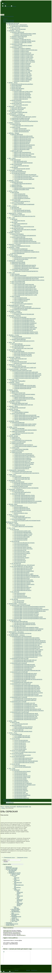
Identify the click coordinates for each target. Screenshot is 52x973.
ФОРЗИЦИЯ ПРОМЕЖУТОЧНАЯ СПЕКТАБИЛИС (26, 488)
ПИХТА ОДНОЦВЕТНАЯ (17, 730)
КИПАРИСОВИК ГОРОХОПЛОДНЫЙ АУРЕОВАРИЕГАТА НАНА (30, 611)
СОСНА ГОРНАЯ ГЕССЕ (20, 743)
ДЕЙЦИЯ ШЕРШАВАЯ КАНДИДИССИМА (24, 188)
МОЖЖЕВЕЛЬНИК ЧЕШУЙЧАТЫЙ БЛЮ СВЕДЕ (26, 713)
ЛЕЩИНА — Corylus (14, 335)
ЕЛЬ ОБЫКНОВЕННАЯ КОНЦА (22, 578)
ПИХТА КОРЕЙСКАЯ (16, 725)
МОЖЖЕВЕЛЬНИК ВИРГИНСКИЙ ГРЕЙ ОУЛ (25, 660)
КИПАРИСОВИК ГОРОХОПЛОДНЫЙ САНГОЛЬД (26, 614)
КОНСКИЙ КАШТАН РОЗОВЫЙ (19, 310)
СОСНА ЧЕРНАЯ (15, 764)
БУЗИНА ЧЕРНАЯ (15, 127)
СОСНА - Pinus (15, 920)
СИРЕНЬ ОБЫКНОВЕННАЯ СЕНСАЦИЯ (24, 419)
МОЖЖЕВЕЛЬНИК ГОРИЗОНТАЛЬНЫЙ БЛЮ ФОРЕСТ (28, 644)
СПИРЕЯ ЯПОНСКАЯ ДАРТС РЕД (22, 461)
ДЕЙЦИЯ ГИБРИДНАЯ (17, 182)
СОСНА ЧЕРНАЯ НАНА (20, 765)
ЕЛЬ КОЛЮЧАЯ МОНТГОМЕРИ (22, 553)
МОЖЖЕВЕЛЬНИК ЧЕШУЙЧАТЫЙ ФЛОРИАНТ (26, 718)
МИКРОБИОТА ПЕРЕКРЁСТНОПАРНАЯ (21, 633)
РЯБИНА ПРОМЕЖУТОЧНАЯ (18, 400)
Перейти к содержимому (7, 16)
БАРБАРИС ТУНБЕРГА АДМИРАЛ (22, 48)
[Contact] (13, 6)
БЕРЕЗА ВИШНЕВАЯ (16, 85)
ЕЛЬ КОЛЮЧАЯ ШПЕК (19, 562)
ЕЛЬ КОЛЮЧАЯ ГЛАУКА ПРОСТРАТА (23, 549)
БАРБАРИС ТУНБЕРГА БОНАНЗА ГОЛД (24, 54)
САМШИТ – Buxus (13, 406)
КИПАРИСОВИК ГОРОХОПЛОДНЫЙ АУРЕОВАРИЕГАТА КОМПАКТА (31, 609)
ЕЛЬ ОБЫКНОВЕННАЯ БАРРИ (21, 572)
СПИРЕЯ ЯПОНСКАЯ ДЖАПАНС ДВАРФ (24, 462)
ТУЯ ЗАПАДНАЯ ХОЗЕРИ (20, 796)
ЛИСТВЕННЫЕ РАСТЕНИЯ (12, 23)
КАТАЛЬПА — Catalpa (14, 247)
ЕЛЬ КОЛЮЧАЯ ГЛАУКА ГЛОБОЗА (22, 547)
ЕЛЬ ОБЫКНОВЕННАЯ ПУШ (21, 586)
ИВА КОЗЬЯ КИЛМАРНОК (20, 223)
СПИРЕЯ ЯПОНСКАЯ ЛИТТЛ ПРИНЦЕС (24, 464)
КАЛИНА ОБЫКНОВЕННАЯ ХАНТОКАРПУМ (25, 241)
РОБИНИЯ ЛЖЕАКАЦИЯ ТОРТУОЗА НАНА (24, 385)
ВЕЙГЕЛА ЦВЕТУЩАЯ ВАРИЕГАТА (22, 152)
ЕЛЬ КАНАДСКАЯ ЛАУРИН (20, 540)
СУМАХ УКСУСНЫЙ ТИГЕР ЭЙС (22, 479)
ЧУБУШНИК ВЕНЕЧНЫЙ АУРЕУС (22, 492)
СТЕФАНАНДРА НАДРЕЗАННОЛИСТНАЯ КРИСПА (26, 473)
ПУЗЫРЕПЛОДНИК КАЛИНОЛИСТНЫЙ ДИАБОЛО (27, 376)
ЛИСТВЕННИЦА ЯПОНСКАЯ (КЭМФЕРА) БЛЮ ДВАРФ (27, 630)
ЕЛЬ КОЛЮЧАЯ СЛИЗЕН (20, 554)
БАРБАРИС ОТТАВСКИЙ (17, 38)
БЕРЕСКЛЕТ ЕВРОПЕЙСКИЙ (18, 108)
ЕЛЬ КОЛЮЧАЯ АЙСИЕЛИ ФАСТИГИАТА (24, 543)
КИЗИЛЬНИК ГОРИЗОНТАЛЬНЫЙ (20, 269)
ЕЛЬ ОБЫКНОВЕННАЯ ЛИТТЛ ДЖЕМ (23, 568)
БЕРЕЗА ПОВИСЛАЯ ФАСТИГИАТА (22, 97)
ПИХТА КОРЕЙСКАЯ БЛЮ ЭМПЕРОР (23, 727)
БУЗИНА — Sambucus (14, 122)
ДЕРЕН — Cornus (13, 191)
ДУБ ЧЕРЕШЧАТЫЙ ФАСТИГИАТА (22, 212)
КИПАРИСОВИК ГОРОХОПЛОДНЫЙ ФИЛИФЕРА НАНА (28, 608)
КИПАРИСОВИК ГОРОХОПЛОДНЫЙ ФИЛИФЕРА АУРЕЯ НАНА (30, 618)
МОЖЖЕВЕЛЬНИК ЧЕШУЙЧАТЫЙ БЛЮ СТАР (25, 716)
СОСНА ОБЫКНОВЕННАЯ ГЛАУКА (22, 759)
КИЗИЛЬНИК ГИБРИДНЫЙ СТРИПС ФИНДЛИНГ (26, 268)
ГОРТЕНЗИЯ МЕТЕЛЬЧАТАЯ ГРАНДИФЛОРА (25, 174)
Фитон (2, 806)
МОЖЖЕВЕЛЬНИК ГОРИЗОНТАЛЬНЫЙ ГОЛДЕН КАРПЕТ (28, 649)
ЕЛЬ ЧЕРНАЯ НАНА (19, 602)
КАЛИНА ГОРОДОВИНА (17, 234)
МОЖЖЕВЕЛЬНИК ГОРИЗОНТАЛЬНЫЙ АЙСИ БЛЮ (27, 639)
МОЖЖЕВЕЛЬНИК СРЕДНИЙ (18, 701)
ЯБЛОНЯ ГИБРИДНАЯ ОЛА (21, 507)
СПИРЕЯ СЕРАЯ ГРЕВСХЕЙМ (21, 449)
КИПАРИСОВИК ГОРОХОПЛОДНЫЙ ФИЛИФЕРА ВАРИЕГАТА (29, 606)
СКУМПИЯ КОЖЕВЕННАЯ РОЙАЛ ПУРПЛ (24, 425)
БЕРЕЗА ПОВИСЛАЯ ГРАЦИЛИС (22, 93)
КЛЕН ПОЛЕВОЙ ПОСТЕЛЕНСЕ (22, 299)
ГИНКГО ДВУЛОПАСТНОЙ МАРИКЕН (23, 526)
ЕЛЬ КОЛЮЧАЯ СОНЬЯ (20, 556)
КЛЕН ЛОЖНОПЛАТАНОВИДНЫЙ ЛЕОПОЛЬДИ (26, 278)
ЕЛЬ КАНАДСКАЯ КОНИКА (20, 538)
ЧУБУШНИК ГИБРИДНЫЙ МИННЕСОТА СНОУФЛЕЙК (28, 501)
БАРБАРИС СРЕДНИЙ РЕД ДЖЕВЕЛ (23, 45)
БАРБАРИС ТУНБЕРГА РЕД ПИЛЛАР (23, 71)
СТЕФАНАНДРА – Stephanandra (17, 470)
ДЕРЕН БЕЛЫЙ (15, 192)
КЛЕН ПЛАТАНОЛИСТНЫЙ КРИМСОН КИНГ (25, 289)
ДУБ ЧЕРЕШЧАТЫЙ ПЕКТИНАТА (22, 210)
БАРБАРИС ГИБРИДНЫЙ (17, 32)
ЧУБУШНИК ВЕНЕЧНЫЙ (17, 491)
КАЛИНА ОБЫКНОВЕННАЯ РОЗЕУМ (23, 240)
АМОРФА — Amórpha (14, 27)
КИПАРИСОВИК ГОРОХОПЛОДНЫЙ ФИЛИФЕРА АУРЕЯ (28, 617)
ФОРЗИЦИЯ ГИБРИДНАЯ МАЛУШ (22, 485)
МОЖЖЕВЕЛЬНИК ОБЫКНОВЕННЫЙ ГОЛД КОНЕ (27, 690)
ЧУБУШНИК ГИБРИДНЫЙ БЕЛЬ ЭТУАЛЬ (24, 495)
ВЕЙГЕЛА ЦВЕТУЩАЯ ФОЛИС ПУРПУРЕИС (25, 157)
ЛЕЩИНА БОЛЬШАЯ (16, 336)
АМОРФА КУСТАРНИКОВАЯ (18, 29)
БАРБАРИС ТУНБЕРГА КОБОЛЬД (22, 63)
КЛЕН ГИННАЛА (15, 274)
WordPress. (34, 970)
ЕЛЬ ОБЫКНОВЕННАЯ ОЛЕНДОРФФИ (24, 581)
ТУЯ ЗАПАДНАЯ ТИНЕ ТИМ (21, 793)
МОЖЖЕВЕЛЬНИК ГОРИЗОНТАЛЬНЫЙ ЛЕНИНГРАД (27, 654)
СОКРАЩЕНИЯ (10, 802)
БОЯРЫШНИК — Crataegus (16, 114)
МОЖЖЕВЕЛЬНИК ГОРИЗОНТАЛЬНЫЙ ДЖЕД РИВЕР (27, 651)
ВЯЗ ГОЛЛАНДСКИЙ (16, 164)
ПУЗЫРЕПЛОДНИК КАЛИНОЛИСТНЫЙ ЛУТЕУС (26, 378)
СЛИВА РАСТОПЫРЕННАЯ (18, 431)
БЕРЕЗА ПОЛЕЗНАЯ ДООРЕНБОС (22, 102)
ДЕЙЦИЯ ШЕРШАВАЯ (16, 186)
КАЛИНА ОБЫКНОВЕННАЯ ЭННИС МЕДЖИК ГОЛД (27, 243)
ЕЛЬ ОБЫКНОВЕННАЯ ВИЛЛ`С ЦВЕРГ (23, 574)
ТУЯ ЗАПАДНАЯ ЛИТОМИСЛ (21, 782)
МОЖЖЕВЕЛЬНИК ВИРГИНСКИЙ (19, 658)
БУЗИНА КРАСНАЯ (16, 124)
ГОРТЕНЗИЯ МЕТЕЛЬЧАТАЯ (18, 173)
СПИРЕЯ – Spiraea (13, 436)
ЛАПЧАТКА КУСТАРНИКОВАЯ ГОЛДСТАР (24, 321)
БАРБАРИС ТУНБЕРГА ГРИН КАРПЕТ (23, 59)
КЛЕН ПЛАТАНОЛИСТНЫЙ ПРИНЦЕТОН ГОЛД (26, 293)
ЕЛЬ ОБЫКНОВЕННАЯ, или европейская (21, 566)
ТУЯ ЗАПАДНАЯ (15, 770)
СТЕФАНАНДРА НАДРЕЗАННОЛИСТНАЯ (21, 471)
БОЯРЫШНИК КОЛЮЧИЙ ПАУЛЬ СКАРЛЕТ (25, 117)
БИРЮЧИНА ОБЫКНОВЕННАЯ (19, 112)
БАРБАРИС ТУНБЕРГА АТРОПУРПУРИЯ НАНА (25, 50)
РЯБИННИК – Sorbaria (14, 402)
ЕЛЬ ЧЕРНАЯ (14, 599)
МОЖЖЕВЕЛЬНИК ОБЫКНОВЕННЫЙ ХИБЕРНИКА (27, 687)
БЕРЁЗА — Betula (13, 82)
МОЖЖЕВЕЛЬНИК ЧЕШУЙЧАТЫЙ (20, 712)
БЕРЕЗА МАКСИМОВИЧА (17, 88)
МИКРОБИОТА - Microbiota (15, 915)
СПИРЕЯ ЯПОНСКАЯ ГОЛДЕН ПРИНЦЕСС (24, 456)
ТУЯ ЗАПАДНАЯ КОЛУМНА (21, 780)
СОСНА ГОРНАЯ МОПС (20, 744)
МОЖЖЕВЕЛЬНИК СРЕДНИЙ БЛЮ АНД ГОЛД (25, 706)
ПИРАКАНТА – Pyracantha (15, 364)
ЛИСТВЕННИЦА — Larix (15, 620)
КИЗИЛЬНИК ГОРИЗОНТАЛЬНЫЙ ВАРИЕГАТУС (26, 271)
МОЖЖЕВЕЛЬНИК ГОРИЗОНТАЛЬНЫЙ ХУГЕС (26, 657)
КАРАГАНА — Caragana (15, 244)
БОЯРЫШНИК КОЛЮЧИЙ (18, 115)
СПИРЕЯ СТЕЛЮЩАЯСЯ (17, 451)
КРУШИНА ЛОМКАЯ (16, 312)
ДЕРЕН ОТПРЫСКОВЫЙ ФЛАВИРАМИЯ (24, 204)
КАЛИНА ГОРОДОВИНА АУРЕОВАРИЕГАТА (25, 235)
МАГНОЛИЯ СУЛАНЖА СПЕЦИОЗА (23, 356)
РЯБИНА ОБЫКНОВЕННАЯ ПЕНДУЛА (23, 397)
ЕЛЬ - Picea (14, 875)
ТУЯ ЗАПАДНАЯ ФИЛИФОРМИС (22, 795)
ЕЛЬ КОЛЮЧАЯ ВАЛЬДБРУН (21, 546)
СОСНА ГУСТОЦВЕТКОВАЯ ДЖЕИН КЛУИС (25, 752)
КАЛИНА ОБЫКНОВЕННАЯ (18, 237)
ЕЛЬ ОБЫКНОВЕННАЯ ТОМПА (22, 589)
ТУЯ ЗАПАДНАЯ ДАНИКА (20, 779)
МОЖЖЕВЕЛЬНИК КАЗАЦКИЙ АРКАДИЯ (24, 664)
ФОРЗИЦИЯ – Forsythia (15, 480)
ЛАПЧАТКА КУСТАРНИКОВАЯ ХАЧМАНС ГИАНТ (26, 333)
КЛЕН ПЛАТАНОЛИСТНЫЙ (18, 283)
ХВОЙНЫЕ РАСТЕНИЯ (11, 522)
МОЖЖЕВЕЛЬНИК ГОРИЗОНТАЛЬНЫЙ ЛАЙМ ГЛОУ (27, 652)
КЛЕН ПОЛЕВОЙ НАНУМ (20, 298)
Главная (5, 19)
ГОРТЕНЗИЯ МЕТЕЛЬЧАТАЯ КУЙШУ (23, 177)
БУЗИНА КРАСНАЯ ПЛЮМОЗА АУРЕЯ (23, 125)
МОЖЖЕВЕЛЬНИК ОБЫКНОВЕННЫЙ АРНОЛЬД (26, 685)
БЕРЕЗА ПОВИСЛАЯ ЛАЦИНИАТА (22, 94)
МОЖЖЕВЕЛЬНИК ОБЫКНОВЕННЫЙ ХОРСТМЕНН (27, 688)
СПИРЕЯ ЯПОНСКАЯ (16, 452)
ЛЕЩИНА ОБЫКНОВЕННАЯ (18, 339)
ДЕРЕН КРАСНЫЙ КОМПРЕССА (22, 201)
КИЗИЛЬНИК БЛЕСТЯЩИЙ (18, 262)
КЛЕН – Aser (12, 272)
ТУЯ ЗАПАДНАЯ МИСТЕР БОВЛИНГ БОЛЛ (24, 785)
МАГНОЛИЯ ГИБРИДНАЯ (17, 351)
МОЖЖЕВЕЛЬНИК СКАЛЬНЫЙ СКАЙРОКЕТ (25, 700)
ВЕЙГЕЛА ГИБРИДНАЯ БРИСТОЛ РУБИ (24, 137)
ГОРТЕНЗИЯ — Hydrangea (15, 170)
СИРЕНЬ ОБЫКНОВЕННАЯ (18, 413)
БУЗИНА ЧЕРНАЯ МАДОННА (21, 131)
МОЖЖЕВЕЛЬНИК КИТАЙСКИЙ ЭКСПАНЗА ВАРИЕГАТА (28, 679)
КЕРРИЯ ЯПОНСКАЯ (16, 256)
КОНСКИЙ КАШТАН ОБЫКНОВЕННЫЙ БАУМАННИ (27, 308)
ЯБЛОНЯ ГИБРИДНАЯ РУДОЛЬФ (22, 510)
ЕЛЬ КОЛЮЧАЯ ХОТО (19, 559)
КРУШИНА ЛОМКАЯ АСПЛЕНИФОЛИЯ (24, 314)
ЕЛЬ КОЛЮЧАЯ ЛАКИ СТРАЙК (21, 551)
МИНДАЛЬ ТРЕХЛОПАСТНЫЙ (19, 361)
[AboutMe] (8, 6)
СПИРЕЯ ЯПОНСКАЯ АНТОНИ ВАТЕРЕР (24, 455)
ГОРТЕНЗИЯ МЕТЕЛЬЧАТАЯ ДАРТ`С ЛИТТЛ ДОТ (26, 176)
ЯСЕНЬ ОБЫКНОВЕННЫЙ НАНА (22, 517)
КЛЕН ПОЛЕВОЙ (15, 296)
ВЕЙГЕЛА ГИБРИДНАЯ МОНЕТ (22, 143)
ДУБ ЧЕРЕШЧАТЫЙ (16, 209)
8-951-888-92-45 (7, 931)
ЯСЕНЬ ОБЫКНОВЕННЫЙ (18, 516)
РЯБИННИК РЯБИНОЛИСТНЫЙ (19, 403)
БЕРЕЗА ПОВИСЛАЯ (16, 90)
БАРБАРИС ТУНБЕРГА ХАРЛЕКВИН (23, 79)
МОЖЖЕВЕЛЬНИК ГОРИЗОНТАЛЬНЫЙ (21, 636)
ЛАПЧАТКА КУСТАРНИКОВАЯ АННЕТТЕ (24, 320)
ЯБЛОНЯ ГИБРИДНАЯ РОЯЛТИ (22, 508)
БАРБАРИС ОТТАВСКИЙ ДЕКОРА (22, 39)
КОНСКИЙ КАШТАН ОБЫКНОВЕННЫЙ (21, 307)
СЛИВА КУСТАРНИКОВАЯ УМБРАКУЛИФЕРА (25, 430)
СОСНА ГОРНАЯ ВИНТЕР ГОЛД (22, 742)
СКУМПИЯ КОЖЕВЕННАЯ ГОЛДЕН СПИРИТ (25, 424)
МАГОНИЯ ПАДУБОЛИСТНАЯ (19, 359)
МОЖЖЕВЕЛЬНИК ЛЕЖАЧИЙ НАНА (23, 682)
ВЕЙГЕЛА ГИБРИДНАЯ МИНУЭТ (22, 142)
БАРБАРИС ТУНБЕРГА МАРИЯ (21, 68)
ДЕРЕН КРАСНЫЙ (15, 200)
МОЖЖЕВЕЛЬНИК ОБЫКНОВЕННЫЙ (21, 684)
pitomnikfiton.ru (16, 932)
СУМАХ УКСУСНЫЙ (16, 476)
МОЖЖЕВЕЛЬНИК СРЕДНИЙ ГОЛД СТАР (24, 703)
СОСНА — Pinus (13, 733)
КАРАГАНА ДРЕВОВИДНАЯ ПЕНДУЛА (20, 246)
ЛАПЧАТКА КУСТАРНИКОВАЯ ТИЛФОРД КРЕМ (26, 332)
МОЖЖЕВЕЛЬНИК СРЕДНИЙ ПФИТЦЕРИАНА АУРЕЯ (27, 709)
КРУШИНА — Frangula (14, 311)
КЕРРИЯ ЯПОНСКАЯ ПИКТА (21, 259)
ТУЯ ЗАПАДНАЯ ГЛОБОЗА (20, 774)
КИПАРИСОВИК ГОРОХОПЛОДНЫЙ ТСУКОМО (26, 615)
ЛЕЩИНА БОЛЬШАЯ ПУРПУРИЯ (22, 338)
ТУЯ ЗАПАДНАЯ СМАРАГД (20, 789)
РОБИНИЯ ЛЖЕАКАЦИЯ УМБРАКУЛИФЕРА (25, 387)
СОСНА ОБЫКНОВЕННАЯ (18, 756)
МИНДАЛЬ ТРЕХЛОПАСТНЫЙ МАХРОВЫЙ (25, 363)
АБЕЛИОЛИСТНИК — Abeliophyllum (18, 25)
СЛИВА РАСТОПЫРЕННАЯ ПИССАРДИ (24, 433)
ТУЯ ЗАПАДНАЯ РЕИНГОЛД (21, 786)
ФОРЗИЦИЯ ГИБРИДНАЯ (17, 482)
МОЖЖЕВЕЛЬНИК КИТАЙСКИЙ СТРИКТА (24, 678)
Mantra (28, 970)
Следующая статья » (22, 857)
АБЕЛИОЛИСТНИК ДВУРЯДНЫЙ (19, 26)
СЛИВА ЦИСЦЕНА (15, 434)
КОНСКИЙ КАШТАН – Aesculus (16, 305)
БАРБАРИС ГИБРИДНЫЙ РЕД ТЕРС (23, 35)
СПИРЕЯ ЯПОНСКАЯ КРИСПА (21, 468)
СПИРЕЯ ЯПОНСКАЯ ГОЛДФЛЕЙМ (23, 459)
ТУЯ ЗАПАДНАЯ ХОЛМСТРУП (21, 798)
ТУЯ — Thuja (12, 768)
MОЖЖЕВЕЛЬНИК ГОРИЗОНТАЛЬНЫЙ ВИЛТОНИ (27, 648)
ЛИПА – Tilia (12, 342)
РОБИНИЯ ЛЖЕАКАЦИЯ (17, 384)
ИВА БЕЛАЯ (14, 219)
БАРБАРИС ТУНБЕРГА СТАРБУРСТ (22, 76)
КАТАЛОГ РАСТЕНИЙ (8, 22)
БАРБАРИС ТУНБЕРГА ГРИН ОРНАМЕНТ (24, 60)
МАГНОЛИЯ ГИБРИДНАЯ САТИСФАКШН (24, 353)
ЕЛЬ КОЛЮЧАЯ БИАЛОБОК (21, 544)
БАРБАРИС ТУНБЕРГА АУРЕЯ (21, 51)
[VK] (3, 6)
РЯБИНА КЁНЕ (15, 391)
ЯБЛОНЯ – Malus (13, 504)
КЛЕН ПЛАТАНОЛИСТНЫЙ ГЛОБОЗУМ (24, 284)
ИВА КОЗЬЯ (14, 222)
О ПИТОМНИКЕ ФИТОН (12, 923)
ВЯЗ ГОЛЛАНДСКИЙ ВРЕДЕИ (21, 166)
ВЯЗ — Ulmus (12, 158)
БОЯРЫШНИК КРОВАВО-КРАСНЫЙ (20, 118)
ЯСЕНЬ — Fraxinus (13, 514)
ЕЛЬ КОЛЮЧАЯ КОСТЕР (20, 550)
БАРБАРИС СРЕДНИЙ (16, 44)
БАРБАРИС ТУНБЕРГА (16, 47)
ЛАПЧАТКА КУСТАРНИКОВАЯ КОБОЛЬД (24, 326)
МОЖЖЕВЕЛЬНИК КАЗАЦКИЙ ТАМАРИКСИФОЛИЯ (27, 670)
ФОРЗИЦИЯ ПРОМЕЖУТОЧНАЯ (19, 486)
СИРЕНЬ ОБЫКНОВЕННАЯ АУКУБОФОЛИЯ (25, 415)
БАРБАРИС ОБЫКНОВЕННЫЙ (19, 36)
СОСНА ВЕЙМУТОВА (16, 734)
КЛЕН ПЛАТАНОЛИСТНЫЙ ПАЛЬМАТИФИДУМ (26, 292)
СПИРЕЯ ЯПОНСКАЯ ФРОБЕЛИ (22, 465)
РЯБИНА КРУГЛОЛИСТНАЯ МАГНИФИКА (24, 394)
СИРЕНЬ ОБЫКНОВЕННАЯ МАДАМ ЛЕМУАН (25, 418)
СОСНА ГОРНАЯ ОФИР (20, 747)
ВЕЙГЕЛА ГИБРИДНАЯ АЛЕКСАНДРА (23, 136)
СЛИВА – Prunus (13, 427)
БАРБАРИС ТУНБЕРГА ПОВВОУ (22, 69)
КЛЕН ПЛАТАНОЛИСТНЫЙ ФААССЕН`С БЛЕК (25, 295)
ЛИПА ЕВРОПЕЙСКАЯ (16, 344)
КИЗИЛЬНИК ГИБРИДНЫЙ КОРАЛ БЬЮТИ (25, 265)
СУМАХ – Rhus (12, 474)
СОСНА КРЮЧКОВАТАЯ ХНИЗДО (22, 755)
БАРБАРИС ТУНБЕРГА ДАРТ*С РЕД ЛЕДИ (24, 62)
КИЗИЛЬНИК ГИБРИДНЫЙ (18, 264)
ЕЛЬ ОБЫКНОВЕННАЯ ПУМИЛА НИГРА (24, 584)
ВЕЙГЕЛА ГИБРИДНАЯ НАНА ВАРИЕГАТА (24, 145)
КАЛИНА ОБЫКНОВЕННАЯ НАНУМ (23, 238)
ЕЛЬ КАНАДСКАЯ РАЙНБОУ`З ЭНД (23, 535)
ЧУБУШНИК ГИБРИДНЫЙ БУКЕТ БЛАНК (24, 497)
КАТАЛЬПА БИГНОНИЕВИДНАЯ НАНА (23, 250)
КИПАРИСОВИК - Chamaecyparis (15, 910)
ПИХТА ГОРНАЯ (15, 722)
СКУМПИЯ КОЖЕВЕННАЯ (17, 422)
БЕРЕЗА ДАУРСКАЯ (16, 87)
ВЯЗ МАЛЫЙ (14, 167)
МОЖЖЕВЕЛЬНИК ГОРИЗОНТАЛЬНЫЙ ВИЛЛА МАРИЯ (28, 646)
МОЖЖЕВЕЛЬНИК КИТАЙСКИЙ (19, 672)
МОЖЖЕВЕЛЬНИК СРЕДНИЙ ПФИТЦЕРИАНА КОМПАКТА (29, 710)
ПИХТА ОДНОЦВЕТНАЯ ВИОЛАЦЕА (23, 731)
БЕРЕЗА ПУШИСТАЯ (16, 103)
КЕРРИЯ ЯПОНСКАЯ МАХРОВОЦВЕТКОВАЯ (25, 258)
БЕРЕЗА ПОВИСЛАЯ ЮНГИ (21, 99)
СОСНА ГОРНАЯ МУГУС (20, 746)
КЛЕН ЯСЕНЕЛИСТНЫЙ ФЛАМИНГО (23, 304)
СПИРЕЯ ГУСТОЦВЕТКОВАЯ (18, 442)
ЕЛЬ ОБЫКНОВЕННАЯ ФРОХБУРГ (22, 590)
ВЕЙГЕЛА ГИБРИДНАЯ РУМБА (21, 149)
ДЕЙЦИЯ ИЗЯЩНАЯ (16, 185)
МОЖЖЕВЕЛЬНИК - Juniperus (16, 917)
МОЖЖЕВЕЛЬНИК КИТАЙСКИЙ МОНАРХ (24, 676)
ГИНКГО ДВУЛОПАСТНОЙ (18, 525)
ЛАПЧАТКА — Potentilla (15, 315)
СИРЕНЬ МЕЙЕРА (15, 410)
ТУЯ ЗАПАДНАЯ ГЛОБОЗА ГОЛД (22, 776)
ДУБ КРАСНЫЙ (15, 207)
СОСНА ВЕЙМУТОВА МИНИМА (22, 737)
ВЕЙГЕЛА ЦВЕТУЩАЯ (16, 151)
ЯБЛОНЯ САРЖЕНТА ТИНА (21, 513)
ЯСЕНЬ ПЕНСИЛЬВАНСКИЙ (18, 519)
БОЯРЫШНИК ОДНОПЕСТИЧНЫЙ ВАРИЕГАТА (26, 121)
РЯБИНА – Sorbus (13, 390)
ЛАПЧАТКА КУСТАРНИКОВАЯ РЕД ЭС (23, 330)
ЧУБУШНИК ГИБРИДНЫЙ (18, 494)
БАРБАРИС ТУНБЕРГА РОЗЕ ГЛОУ (22, 73)
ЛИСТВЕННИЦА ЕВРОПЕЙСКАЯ (19, 621)
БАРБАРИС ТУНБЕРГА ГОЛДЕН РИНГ (23, 56)
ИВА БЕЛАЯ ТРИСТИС (19, 220)
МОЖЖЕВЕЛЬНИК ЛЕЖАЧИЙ (18, 681)
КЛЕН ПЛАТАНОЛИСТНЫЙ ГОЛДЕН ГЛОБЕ (25, 286)
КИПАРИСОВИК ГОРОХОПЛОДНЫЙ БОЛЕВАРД (26, 612)
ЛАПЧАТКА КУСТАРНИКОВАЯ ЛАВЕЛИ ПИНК (25, 327)
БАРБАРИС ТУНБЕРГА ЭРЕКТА (21, 81)
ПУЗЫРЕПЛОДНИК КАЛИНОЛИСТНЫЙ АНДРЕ (26, 372)
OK (6, 861)
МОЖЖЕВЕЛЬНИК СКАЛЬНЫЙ (19, 697)
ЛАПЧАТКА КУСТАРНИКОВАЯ (18, 317)
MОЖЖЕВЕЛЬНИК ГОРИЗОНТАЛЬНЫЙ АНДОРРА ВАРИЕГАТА (30, 641)
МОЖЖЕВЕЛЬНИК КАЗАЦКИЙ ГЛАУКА (24, 667)
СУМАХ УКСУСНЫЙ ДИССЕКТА (22, 477)
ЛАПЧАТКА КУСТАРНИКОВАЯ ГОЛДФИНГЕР (25, 323)
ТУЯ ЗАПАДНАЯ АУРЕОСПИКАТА (22, 771)
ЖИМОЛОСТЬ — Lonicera (15, 213)
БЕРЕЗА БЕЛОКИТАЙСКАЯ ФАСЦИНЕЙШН (22, 84)
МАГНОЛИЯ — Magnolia (15, 350)
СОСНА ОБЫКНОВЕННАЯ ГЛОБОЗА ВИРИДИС (26, 761)
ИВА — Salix (12, 217)
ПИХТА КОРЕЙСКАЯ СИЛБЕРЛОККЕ (23, 728)
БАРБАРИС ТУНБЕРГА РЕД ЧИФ (22, 72)
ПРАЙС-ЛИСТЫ (7, 801)
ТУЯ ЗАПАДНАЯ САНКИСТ (20, 788)
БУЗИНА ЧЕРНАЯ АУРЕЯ (20, 128)
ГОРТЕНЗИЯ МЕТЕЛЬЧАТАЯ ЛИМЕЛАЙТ (24, 179)
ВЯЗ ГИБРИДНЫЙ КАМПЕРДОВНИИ (23, 163)
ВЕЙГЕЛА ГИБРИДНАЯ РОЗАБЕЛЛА (23, 148)
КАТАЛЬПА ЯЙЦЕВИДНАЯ (17, 253)
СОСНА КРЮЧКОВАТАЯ (17, 753)
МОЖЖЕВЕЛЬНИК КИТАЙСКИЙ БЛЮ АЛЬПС (25, 673)
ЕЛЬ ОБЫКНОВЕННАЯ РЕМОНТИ (22, 587)
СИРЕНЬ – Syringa (13, 409)
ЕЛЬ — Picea (12, 528)
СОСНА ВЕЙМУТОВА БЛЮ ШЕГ (22, 736)
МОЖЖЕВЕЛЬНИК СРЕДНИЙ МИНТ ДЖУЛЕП (25, 704)
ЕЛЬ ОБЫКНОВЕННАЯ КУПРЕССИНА (23, 580)
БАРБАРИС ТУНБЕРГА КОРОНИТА (22, 66)
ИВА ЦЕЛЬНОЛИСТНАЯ (17, 228)
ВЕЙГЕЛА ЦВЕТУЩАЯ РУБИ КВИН (22, 155)
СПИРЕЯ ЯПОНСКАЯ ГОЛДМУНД (22, 458)
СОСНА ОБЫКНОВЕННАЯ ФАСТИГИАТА (24, 762)
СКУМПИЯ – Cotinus (14, 421)
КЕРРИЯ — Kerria (13, 255)
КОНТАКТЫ (6, 804)
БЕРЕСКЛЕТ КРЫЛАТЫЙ (17, 109)
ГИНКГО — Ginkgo (13, 523)
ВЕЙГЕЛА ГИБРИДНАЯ (17, 134)
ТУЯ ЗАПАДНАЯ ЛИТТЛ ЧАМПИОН (23, 783)
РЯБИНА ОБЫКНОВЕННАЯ (18, 396)
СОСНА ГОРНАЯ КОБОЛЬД (21, 740)
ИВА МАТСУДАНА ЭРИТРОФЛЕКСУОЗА (24, 226)
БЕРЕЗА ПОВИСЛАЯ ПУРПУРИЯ (22, 96)
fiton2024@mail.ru (21, 935)
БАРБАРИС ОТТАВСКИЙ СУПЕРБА (22, 42)
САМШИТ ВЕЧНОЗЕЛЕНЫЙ (18, 407)
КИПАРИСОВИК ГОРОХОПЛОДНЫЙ (20, 605)
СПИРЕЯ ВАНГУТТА (16, 439)
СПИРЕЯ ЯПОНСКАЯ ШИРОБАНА (22, 467)
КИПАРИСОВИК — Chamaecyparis (17, 603)
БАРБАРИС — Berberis (14, 30)
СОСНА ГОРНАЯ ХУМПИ (20, 749)
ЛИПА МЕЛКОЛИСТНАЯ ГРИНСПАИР (23, 348)
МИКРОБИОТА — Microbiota (16, 632)
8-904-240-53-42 (7, 930)
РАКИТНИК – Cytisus (14, 379)
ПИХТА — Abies (13, 721)
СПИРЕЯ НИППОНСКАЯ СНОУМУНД (23, 445)
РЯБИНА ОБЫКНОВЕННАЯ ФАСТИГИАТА (24, 399)
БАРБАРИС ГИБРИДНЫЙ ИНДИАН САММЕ (25, 33)
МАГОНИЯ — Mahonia (14, 357)
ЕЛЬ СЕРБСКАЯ (15, 592)
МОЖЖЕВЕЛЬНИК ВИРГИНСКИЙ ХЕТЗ (24, 661)
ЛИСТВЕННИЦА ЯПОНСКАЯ (18, 626)
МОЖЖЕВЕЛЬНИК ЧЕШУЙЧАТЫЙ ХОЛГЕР (25, 719)
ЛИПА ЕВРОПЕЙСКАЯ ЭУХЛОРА (22, 345)
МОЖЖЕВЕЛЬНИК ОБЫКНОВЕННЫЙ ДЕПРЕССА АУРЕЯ (28, 693)
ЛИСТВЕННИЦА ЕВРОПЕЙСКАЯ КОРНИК (24, 623)
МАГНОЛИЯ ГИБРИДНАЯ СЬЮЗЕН (23, 354)
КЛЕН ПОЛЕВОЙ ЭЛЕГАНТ (20, 301)
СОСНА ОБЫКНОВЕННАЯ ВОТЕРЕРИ (23, 758)
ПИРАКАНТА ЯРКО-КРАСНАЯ (18, 366)
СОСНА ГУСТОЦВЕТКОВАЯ (18, 750)
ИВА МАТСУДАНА (15, 225)
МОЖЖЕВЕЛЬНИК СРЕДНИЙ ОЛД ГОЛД (24, 707)
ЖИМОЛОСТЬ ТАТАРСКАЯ (18, 215)
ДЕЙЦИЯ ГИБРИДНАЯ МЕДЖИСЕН (23, 183)
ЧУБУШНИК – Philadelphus (16, 489)
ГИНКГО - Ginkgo (15, 874)
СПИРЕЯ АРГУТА (15, 437)
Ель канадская (15, 529)
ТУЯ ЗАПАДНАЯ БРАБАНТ (20, 773)
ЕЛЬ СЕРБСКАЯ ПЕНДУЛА (20, 596)
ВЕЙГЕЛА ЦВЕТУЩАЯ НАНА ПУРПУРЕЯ (24, 154)
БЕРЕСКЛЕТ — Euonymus (15, 106)
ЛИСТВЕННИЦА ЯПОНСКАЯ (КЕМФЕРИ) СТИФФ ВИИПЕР (28, 629)
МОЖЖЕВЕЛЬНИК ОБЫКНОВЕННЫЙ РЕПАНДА (26, 694)
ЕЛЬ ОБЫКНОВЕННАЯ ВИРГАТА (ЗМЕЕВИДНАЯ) (26, 575)
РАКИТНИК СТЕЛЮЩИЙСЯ (18, 381)
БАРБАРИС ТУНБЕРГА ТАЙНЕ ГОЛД (23, 78)
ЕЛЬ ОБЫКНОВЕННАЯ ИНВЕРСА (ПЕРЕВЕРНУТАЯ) (27, 577)
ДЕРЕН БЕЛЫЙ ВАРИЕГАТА (21, 195)
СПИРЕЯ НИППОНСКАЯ (17, 443)
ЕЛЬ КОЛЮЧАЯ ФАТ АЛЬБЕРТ (21, 557)
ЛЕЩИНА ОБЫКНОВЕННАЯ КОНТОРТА (24, 341)
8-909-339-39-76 (7, 934)
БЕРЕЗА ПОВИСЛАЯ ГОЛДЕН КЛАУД (23, 91)
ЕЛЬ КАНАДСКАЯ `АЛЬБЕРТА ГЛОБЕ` (23, 534)
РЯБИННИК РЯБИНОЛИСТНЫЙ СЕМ (23, 405)
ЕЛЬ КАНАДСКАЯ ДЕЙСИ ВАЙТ (22, 537)
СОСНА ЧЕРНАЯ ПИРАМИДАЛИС (22, 767)
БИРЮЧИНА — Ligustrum (15, 111)
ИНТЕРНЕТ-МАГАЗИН (8, 20)
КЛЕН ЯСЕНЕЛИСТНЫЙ (17, 302)
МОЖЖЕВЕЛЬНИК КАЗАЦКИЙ (19, 663)
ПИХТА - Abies (15, 919)
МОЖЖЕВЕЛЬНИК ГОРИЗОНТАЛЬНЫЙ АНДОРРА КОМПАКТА (30, 642)
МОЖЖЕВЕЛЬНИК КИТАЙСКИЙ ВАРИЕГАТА (25, 675)
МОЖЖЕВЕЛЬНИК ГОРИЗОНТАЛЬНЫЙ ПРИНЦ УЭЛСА (28, 655)
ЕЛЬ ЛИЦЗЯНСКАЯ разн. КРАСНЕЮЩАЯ (24, 565)
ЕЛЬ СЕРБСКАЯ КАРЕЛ (19, 593)
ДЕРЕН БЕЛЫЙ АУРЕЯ (19, 194)
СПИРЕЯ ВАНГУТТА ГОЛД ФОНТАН (23, 440)
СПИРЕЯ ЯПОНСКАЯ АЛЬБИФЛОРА (23, 454)
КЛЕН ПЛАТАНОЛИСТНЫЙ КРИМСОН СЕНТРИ (26, 290)
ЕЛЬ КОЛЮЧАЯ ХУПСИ (20, 560)
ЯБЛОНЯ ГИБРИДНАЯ (17, 505)
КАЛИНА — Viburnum (14, 232)
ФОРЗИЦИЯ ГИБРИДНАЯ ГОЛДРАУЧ (23, 483)
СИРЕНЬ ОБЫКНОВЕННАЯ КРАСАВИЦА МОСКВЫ (26, 416)
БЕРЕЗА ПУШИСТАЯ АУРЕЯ (21, 105)
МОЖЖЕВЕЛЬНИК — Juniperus (17, 635)
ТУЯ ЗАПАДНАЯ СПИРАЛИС (21, 790)
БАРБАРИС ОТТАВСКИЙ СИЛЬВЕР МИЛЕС (25, 41)
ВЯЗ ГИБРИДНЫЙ (15, 160)
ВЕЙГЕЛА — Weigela (14, 133)
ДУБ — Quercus (13, 206)
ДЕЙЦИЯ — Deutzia (14, 180)
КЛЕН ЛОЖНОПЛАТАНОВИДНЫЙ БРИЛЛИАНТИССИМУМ (29, 277)
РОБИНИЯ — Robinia (14, 382)
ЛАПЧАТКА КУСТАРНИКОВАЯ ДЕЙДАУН (24, 324)
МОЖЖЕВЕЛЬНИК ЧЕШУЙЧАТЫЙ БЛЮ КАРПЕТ (26, 715)
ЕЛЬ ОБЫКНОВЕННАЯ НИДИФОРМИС (24, 571)
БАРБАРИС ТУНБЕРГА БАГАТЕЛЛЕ (22, 53)
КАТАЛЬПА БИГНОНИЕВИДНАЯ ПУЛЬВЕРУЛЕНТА (26, 252)
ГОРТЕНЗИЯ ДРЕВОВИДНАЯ (18, 171)
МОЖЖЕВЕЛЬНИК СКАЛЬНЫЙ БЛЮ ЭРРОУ (25, 698)
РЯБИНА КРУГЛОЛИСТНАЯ (18, 393)
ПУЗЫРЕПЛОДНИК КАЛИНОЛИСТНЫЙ (21, 370)
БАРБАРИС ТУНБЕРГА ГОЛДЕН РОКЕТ (23, 57)
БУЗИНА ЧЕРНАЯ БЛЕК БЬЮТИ (22, 130)
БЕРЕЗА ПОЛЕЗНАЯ (16, 100)
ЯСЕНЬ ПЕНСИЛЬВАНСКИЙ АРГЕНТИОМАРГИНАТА (27, 520)
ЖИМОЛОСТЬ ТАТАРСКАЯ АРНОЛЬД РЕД (24, 216)
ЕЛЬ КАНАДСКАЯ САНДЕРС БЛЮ (22, 531)
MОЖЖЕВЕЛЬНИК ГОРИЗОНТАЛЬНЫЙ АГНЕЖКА (26, 638)
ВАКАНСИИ (6, 799)
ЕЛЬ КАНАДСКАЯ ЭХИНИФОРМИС (23, 532)
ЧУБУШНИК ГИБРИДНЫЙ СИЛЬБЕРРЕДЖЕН (25, 503)
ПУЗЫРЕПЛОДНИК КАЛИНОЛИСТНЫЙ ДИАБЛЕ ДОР (27, 375)
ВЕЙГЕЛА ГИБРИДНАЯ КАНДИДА (22, 140)
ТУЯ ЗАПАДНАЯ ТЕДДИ (20, 792)
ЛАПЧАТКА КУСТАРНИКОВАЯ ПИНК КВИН (25, 329)
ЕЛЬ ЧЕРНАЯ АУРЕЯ (19, 600)
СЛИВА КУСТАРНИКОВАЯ (17, 428)
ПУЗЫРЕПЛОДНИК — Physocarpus (18, 369)
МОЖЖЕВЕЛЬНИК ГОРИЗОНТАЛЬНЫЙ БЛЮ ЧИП (27, 645)
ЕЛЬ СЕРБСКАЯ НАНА (19, 595)
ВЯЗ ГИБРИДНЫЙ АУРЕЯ (20, 161)
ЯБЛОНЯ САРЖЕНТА (16, 511)
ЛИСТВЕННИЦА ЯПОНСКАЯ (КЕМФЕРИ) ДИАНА (26, 627)
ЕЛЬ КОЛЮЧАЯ (15, 541)
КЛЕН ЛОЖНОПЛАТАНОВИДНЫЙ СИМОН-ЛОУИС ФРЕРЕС (29, 280)
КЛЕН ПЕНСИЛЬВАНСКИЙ (18, 281)
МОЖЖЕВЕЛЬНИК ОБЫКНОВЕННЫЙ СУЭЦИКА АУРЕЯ (28, 695)
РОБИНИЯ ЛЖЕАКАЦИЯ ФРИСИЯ (22, 388)
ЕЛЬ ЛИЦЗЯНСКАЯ (16, 563)
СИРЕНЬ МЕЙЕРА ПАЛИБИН (21, 412)
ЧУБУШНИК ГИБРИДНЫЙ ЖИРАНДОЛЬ (24, 500)
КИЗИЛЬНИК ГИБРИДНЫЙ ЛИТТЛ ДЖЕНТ (25, 266)
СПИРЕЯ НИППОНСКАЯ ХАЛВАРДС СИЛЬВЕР (25, 446)
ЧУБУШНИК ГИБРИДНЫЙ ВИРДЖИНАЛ (24, 498)
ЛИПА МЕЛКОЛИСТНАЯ (17, 347)
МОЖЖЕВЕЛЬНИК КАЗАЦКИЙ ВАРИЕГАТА (25, 666)
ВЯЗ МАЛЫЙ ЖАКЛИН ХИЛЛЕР (22, 168)
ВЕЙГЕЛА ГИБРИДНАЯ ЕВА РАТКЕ (22, 139)
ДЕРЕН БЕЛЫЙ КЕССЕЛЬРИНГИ (22, 198)
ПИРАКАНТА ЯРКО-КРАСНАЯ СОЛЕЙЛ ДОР (25, 367)
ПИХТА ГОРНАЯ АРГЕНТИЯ (21, 724)
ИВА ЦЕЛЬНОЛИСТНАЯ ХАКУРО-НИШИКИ (25, 229)
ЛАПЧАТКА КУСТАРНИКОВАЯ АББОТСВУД (25, 318)
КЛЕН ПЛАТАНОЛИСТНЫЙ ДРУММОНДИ (24, 287)
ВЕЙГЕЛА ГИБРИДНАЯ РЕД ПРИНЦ (23, 146)
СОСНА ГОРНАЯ (15, 739)
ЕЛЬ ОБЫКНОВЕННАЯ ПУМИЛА (22, 583)
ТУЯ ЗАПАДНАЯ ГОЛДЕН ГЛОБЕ (22, 777)
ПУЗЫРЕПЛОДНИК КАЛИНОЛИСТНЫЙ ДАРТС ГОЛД (27, 373)
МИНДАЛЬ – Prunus (14, 360)
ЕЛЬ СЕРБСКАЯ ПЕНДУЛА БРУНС (22, 598)
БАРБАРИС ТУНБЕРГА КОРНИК (22, 65)
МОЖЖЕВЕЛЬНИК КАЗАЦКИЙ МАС (23, 669)
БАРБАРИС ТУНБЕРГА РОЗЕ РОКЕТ (23, 75)
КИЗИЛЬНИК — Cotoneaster (16, 261)
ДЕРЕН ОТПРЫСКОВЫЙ (17, 203)
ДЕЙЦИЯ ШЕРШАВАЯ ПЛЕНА (21, 189)
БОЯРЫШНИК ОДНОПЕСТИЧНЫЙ (20, 120)
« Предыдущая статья (9, 857)
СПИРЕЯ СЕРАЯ (15, 448)
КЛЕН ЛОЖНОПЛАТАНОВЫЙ (18, 275)
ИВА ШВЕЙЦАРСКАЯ (16, 231)
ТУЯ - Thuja (14, 921)
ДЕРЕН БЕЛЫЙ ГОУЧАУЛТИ (21, 197)
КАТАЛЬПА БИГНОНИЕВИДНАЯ (19, 249)
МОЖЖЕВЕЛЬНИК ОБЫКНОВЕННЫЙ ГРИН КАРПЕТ (27, 691)
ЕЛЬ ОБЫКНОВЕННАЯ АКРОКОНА (23, 569)
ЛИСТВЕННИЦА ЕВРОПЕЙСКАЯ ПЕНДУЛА (24, 624)
